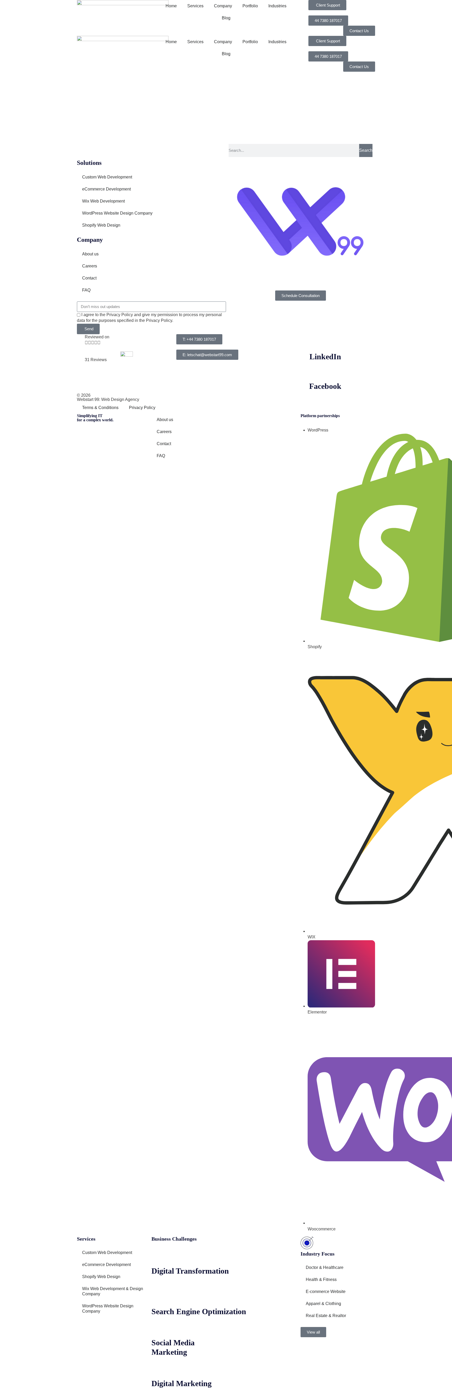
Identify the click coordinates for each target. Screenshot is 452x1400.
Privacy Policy (142, 407)
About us (90, 254)
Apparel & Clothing (323, 1303)
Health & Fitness (321, 1279)
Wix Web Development (103, 201)
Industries (277, 6)
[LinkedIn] (325, 340)
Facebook (325, 386)
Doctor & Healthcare (324, 1267)
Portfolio (250, 6)
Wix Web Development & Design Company (112, 1291)
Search (365, 150)
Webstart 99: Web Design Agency (108, 399)
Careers (89, 266)
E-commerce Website (326, 1291)
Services (195, 6)
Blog (226, 18)
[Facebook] (325, 370)
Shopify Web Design (101, 225)
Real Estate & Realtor (326, 1315)
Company (223, 6)
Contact (89, 278)
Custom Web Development (107, 177)
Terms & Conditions (100, 407)
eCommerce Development (106, 189)
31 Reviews (96, 359)
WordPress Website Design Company (117, 213)
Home (171, 6)
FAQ (86, 290)
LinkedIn (325, 356)
